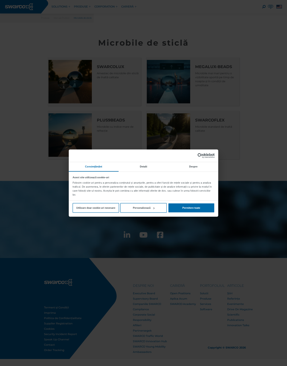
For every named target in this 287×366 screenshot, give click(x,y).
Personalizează (141, 207)
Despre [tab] (193, 166)
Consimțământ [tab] (93, 166)
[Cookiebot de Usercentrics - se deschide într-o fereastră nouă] (200, 155)
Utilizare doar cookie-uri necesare (95, 207)
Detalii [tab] (143, 166)
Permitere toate (191, 207)
